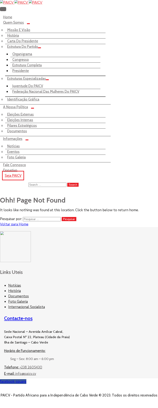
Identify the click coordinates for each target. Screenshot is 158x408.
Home (7, 17)
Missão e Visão (18, 30)
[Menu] (28, 23)
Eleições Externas (20, 114)
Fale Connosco (14, 165)
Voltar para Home (14, 224)
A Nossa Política (15, 107)
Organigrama (22, 54)
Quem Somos (13, 22)
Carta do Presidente (22, 41)
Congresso (20, 59)
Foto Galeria (16, 157)
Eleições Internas (20, 120)
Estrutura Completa (27, 65)
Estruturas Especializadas (26, 78)
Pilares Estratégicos (22, 125)
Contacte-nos (18, 318)
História (13, 35)
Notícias (13, 146)
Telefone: (23, 367)
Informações (12, 139)
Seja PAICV (13, 176)
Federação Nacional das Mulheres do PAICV (45, 91)
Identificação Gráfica (23, 99)
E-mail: (20, 374)
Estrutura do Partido (22, 47)
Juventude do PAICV (27, 86)
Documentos (17, 131)
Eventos (13, 152)
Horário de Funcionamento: (24, 351)
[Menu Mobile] (3, 9)
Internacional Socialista (26, 307)
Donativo (10, 170)
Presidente (20, 71)
